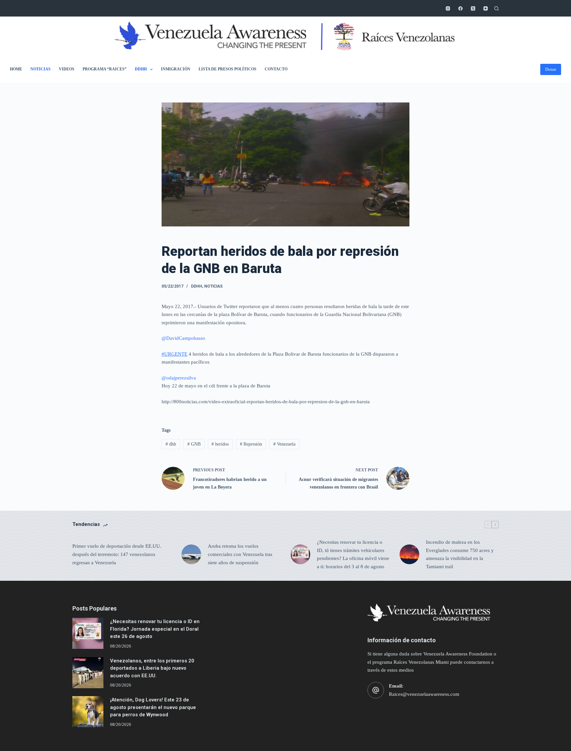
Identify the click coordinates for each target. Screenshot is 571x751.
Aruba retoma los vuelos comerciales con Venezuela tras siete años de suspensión (240, 554)
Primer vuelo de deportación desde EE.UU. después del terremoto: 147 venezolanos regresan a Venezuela (116, 554)
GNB (194, 444)
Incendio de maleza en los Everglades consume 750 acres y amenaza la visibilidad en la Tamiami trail (460, 554)
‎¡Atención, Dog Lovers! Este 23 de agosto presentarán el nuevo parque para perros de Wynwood (153, 707)
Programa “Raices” (105, 69)
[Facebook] (460, 8)
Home (16, 69)
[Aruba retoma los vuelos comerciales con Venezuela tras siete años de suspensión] (191, 554)
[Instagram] (448, 8)
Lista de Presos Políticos (227, 69)
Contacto (276, 69)
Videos (66, 69)
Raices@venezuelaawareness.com (424, 694)
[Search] (496, 8)
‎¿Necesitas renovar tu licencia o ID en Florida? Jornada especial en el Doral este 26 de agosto (155, 628)
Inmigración (175, 69)
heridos (220, 444)
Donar (550, 69)
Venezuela (284, 444)
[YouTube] (485, 8)
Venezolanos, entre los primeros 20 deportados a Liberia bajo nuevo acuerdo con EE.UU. (152, 668)
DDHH (141, 69)
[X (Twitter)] (473, 8)
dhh (171, 444)
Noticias (40, 69)
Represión (251, 444)
